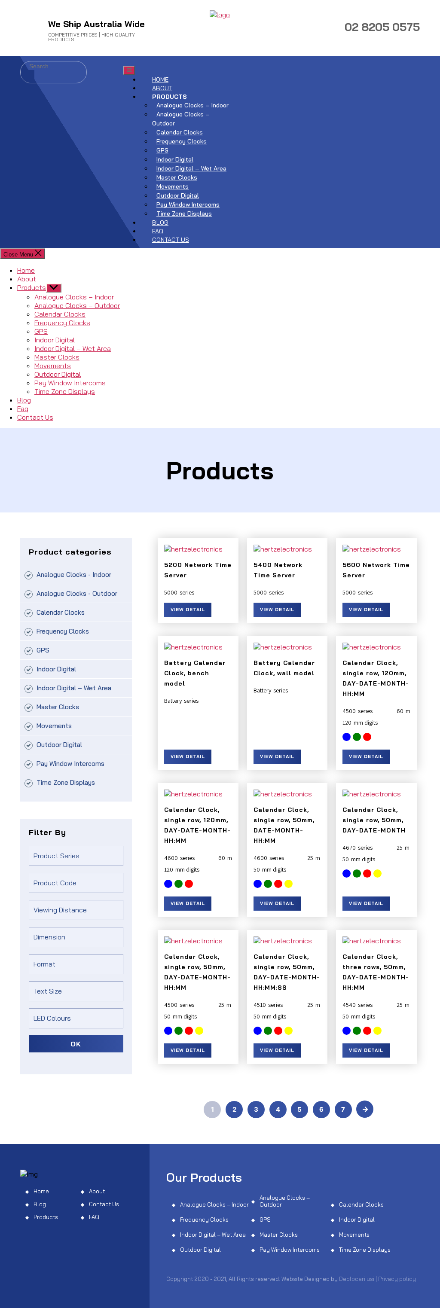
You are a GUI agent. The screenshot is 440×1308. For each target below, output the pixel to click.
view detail (188, 610)
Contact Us (170, 240)
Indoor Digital (174, 159)
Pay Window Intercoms (188, 204)
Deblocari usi (356, 1278)
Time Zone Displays (184, 213)
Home (160, 79)
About (162, 88)
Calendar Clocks (179, 132)
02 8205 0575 (382, 27)
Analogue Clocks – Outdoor (181, 118)
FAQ (94, 1216)
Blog (160, 222)
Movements (172, 186)
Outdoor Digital (177, 195)
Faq (157, 231)
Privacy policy (397, 1278)
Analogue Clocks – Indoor (192, 105)
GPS (162, 150)
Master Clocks (176, 177)
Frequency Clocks (181, 141)
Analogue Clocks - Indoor (74, 574)
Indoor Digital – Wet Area (191, 168)
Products (169, 97)
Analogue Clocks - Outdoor (77, 593)
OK (75, 1044)
